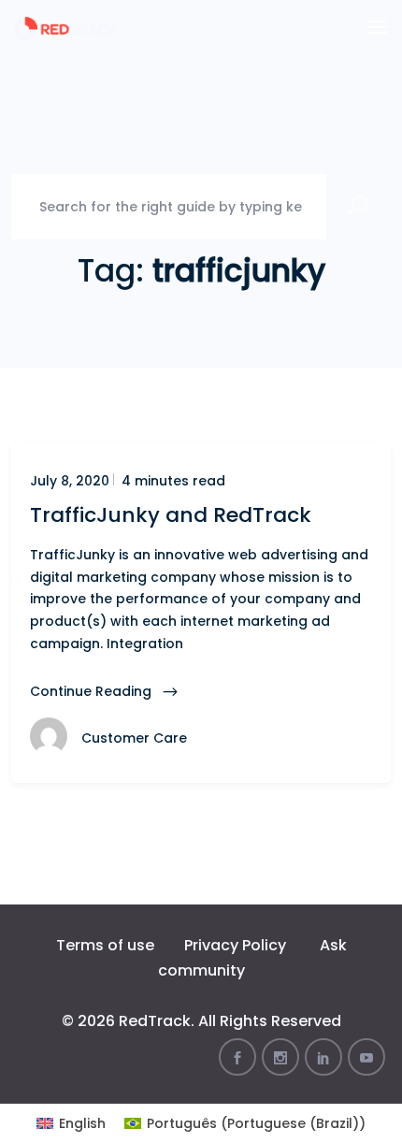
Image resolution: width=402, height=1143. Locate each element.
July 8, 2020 (69, 480)
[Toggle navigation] (377, 27)
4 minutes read (171, 480)
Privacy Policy (235, 945)
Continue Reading (92, 691)
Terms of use (105, 945)
